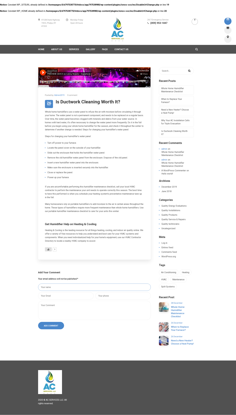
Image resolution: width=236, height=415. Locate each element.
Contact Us (121, 49)
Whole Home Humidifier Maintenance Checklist (172, 90)
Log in (164, 243)
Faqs (105, 49)
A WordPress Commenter (173, 170)
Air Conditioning (168, 272)
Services (74, 49)
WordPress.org (168, 256)
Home (41, 49)
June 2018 (166, 191)
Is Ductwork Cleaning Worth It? (174, 133)
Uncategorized (168, 228)
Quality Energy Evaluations (174, 206)
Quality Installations (170, 210)
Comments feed (169, 252)
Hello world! (167, 173)
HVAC (164, 279)
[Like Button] (48, 249)
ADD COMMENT (51, 326)
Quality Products (169, 215)
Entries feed (167, 247)
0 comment (72, 95)
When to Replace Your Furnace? (171, 101)
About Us (56, 49)
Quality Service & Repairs (173, 219)
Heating (185, 272)
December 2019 (169, 187)
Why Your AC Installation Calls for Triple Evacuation (175, 122)
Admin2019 (59, 95)
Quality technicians (170, 224)
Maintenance (178, 279)
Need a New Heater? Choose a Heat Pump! (175, 111)
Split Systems (168, 286)
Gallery (90, 49)
